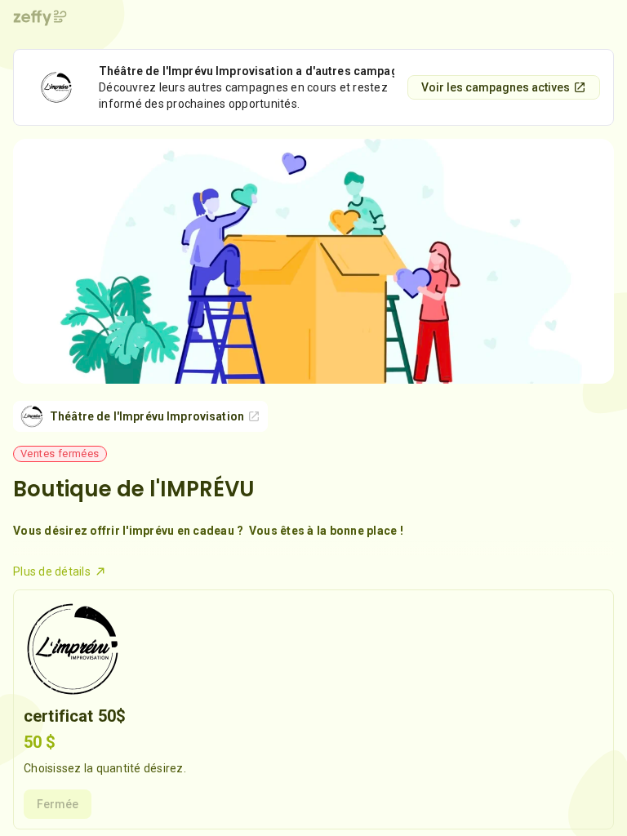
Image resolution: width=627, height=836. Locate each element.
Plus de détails (52, 571)
